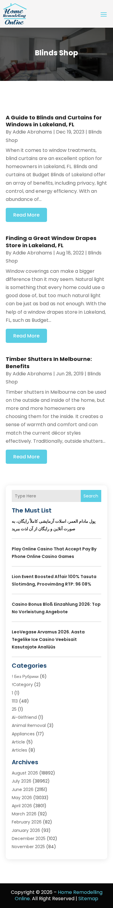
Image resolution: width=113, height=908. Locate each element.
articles (19, 750)
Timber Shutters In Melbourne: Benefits (49, 362)
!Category (22, 685)
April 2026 (22, 806)
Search (90, 496)
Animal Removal (29, 725)
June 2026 (22, 789)
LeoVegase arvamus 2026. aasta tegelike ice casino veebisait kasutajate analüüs (48, 639)
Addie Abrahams (32, 131)
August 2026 (25, 773)
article (18, 742)
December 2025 (29, 839)
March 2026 (24, 814)
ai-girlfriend (24, 717)
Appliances (23, 734)
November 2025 (28, 847)
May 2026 (22, 798)
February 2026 (27, 822)
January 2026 (26, 830)
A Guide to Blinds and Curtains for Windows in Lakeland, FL (54, 121)
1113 (15, 701)
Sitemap (88, 898)
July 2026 (21, 781)
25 (14, 709)
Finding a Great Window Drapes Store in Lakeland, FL (51, 241)
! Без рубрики (25, 676)
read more (26, 214)
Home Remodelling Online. (58, 895)
